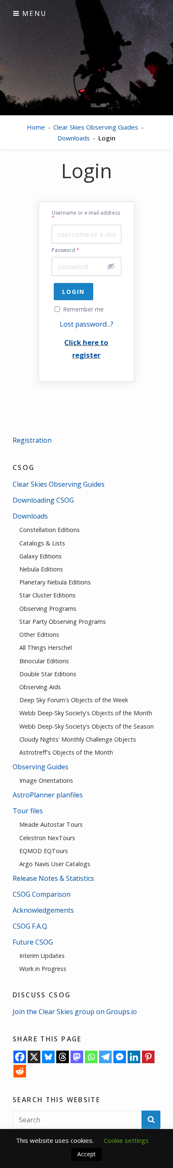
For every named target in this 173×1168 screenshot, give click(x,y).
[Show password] (111, 266)
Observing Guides (40, 766)
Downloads (74, 138)
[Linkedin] (134, 1057)
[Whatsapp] (91, 1057)
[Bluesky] (48, 1057)
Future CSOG (33, 942)
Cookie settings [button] (126, 1140)
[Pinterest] (148, 1057)
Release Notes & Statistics (53, 878)
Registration (32, 440)
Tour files (28, 810)
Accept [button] (86, 1154)
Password (65, 250)
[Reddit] (19, 1071)
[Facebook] (19, 1057)
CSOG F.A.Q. (30, 926)
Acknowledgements (43, 910)
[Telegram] (105, 1057)
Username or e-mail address (86, 215)
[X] (34, 1057)
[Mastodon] (77, 1057)
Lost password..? (86, 324)
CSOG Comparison (42, 894)
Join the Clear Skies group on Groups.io (75, 1011)
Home (36, 127)
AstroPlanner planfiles (48, 794)
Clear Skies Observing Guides (95, 127)
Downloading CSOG (43, 500)
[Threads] (62, 1057)
